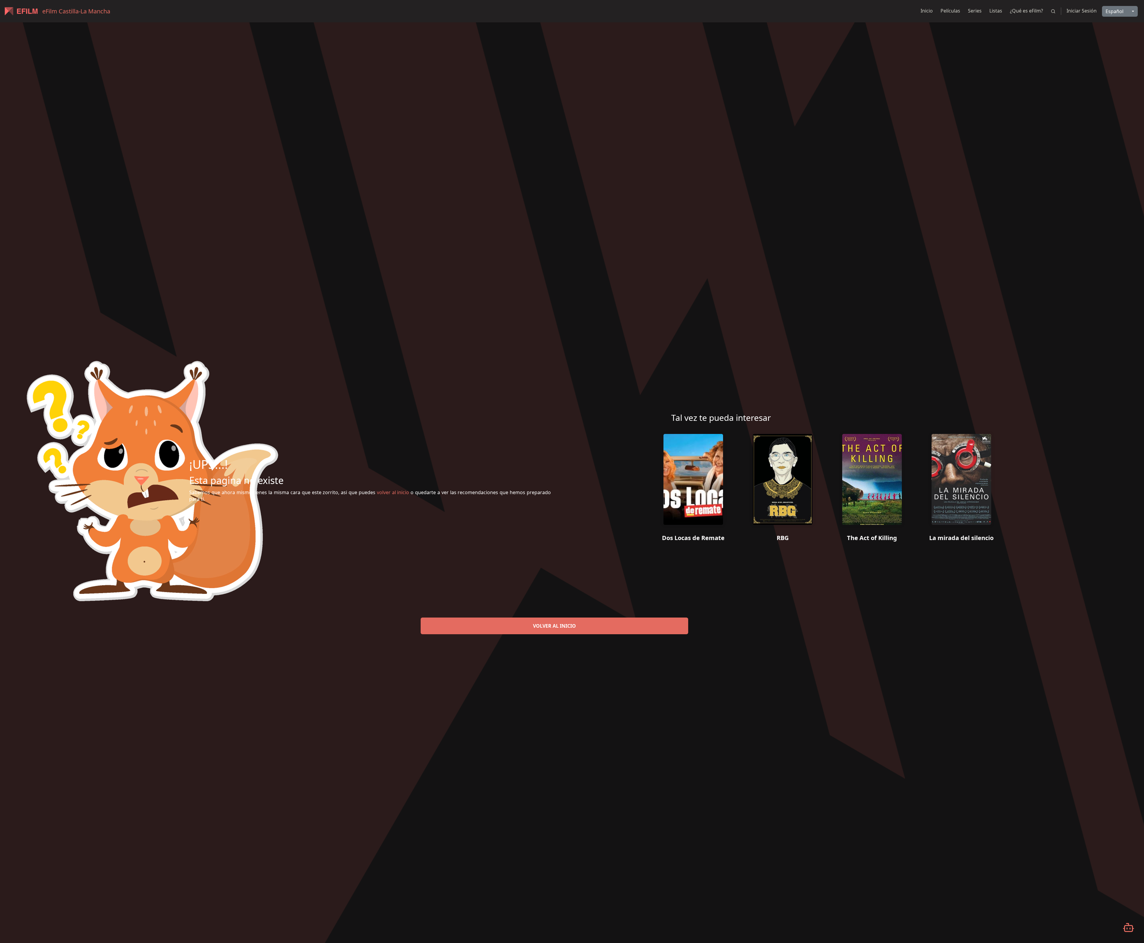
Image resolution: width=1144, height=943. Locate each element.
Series (975, 10)
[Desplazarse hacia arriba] (1100, 22)
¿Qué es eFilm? (1026, 10)
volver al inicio (554, 626)
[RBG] (782, 477)
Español (1114, 11)
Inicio (927, 10)
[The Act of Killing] (872, 477)
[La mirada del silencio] (961, 477)
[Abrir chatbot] (1128, 927)
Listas (995, 10)
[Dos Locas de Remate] (693, 477)
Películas (950, 10)
